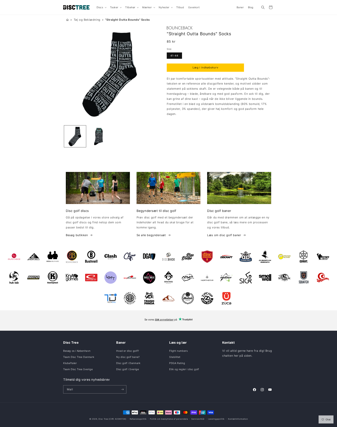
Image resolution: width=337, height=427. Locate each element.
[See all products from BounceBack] (220, 27)
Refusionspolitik (138, 419)
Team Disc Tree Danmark (78, 356)
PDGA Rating (177, 363)
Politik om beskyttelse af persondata (169, 419)
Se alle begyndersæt (151, 235)
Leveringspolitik (216, 419)
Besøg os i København (77, 350)
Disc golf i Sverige (127, 369)
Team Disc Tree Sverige (78, 369)
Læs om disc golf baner (224, 235)
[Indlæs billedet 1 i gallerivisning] (75, 136)
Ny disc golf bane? (128, 356)
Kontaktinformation (238, 419)
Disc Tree (103, 419)
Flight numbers (178, 350)
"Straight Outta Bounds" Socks (127, 19)
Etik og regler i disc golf (184, 369)
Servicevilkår (197, 419)
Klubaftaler (70, 363)
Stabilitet (174, 356)
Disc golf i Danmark (128, 363)
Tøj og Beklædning (87, 19)
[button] (101, 7)
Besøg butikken (77, 235)
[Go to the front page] (67, 20)
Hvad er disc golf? (127, 350)
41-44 (174, 55)
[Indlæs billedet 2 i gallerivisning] (99, 136)
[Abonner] (122, 389)
